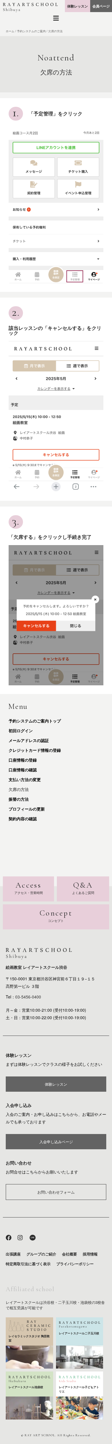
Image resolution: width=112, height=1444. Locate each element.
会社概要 (69, 1254)
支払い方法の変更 (25, 779)
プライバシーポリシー (75, 1263)
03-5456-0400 (28, 997)
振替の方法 (19, 799)
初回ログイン (21, 730)
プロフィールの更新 (27, 809)
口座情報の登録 (23, 760)
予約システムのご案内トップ (35, 721)
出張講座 (13, 1254)
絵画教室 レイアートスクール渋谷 (36, 967)
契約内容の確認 (23, 818)
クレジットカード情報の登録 (35, 750)
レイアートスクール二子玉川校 (79, 1333)
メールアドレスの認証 (29, 740)
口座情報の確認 (23, 770)
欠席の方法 (19, 789)
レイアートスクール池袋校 (26, 1387)
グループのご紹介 (41, 1254)
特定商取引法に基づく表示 (28, 1263)
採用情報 (90, 1254)
